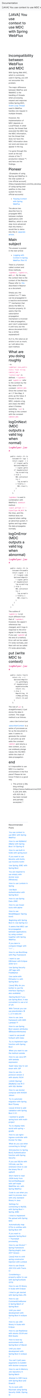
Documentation (10, 3)
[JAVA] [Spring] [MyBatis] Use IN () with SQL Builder (16, 1083)
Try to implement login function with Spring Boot (18, 1044)
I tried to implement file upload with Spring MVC (18, 1218)
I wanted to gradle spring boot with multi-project (18, 1119)
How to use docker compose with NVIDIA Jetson (18, 1092)
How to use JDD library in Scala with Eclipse (17, 1324)
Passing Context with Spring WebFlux (20, 201)
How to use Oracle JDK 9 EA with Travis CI (17, 1268)
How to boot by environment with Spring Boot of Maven (18, 1342)
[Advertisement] (18, 47)
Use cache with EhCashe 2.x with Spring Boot (16, 979)
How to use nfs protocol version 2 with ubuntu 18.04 (16, 1074)
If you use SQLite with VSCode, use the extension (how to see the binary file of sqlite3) (18, 1166)
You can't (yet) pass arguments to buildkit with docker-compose (18, 1362)
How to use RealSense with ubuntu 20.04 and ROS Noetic (18, 1333)
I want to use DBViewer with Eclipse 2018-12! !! (18, 961)
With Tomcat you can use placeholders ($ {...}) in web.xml (17, 1011)
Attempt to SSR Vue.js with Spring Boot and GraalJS (18, 1380)
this (23, 283)
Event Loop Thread (17, 106)
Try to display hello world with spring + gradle (17, 1128)
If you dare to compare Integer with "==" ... (17, 946)
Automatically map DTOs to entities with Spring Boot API (17, 1227)
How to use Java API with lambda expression (17, 1059)
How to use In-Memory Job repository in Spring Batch (18, 1371)
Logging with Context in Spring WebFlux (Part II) (20, 257)
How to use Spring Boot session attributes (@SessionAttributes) (18, 1029)
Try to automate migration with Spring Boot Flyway (17, 1101)
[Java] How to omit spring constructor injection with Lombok (18, 1259)
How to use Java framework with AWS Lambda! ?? (17, 1020)
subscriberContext (16, 726)
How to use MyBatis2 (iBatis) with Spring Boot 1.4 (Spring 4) (18, 844)
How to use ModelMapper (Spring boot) (18, 914)
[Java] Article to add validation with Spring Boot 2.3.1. (18, 1110)
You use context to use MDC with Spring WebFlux (17, 835)
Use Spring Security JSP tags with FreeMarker (17, 970)
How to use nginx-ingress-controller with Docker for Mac (18, 1137)
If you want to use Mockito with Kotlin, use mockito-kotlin (17, 859)
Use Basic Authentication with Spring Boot (17, 892)
